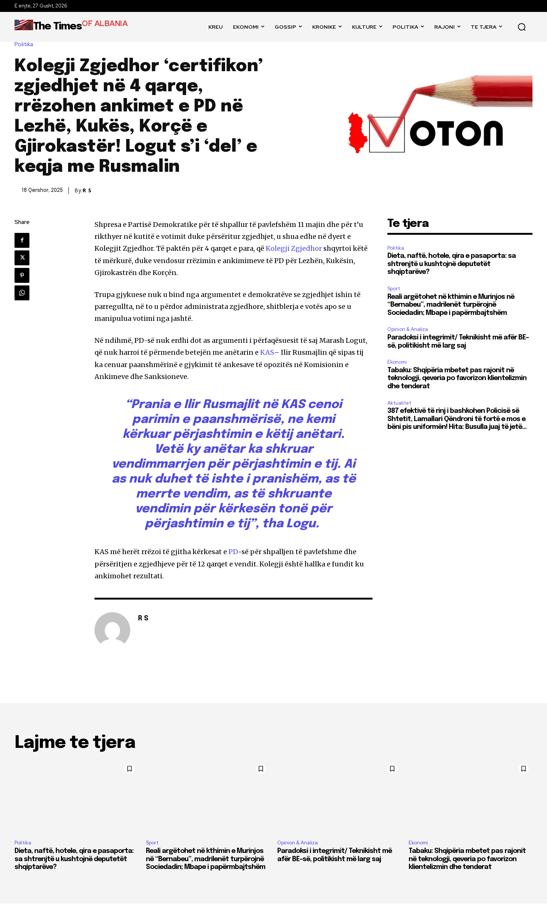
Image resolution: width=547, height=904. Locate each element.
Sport (393, 288)
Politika (24, 44)
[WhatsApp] (22, 292)
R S (87, 190)
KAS (267, 352)
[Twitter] (22, 257)
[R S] (112, 630)
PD (233, 551)
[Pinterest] (22, 275)
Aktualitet (399, 403)
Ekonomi (397, 362)
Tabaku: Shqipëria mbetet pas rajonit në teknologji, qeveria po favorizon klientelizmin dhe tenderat (457, 378)
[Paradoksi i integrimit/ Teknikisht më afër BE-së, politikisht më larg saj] (339, 797)
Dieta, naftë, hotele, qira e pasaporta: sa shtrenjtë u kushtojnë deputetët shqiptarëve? (451, 264)
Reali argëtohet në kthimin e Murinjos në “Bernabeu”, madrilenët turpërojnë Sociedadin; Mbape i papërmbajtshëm (450, 305)
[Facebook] (22, 240)
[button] (521, 27)
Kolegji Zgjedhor (294, 248)
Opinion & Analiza (407, 329)
